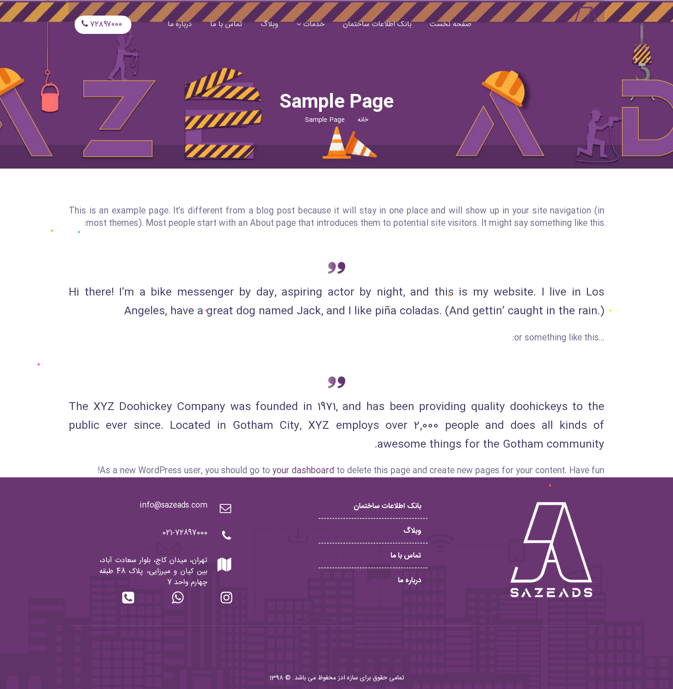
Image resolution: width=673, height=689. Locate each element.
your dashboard (303, 471)
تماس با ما (406, 556)
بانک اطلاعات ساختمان (387, 506)
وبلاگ (412, 531)
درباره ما (409, 580)
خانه (363, 120)
